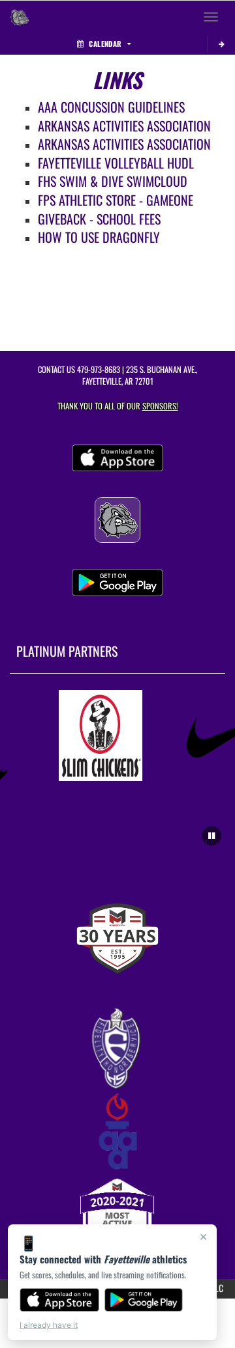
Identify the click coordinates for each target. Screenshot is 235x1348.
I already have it (49, 1325)
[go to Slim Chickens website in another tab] (98, 735)
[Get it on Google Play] (143, 1300)
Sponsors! (160, 406)
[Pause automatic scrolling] (211, 836)
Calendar (105, 43)
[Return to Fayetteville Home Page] (19, 17)
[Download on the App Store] (59, 1300)
